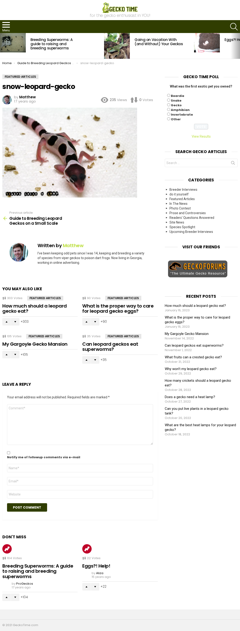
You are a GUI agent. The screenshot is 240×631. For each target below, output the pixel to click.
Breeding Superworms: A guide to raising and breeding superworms (51, 44)
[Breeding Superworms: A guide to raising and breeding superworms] (13, 42)
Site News (176, 222)
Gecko (176, 105)
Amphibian (180, 110)
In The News (178, 203)
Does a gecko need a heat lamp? (190, 397)
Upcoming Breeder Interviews (191, 232)
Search (233, 164)
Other (176, 119)
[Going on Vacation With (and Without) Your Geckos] (117, 46)
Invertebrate (182, 114)
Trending (7, 549)
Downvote (15, 322)
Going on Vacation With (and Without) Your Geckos (159, 41)
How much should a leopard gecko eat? (34, 309)
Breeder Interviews (183, 189)
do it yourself (179, 194)
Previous (2, 46)
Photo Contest (180, 208)
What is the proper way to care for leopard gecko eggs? (118, 309)
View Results (201, 136)
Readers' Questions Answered (191, 218)
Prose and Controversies (187, 213)
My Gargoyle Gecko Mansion (35, 344)
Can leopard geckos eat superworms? (110, 347)
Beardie (177, 96)
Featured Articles (45, 298)
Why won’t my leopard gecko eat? (191, 369)
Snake (176, 100)
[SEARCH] (234, 27)
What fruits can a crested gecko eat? (193, 357)
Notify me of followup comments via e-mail (43, 457)
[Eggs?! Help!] (207, 42)
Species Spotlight (182, 227)
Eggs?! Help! (96, 566)
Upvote (6, 322)
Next (237, 46)
